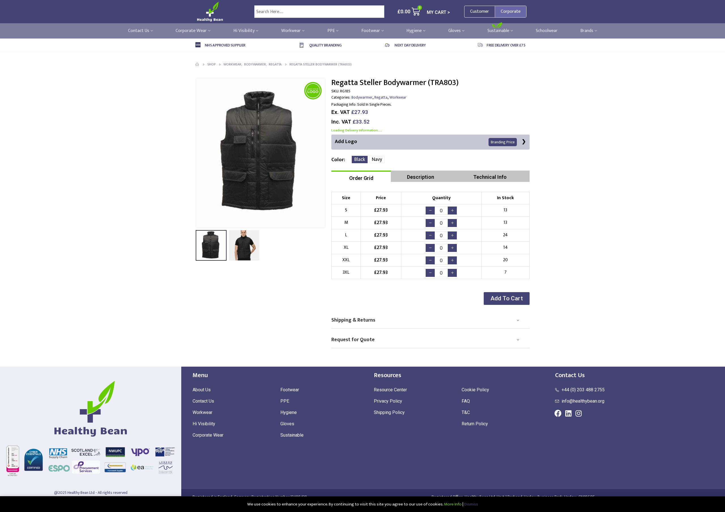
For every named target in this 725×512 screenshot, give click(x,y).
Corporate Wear (192, 30)
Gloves (455, 30)
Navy (377, 159)
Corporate (511, 11)
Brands (587, 30)
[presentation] (197, 152)
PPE (331, 30)
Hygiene (414, 30)
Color (337, 160)
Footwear (371, 30)
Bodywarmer (361, 97)
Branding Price (503, 142)
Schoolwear (547, 30)
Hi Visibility (244, 30)
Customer (479, 11)
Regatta (380, 97)
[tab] (361, 176)
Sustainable (498, 30)
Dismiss (471, 504)
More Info (453, 504)
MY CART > (438, 12)
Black (359, 159)
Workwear (291, 30)
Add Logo (425, 141)
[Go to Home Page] (197, 64)
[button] (507, 298)
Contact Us (139, 30)
